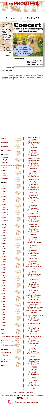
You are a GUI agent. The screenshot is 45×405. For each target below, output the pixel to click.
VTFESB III (34, 369)
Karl (4, 173)
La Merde (34, 261)
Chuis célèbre (34, 184)
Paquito (5, 160)
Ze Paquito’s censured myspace (9, 360)
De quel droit (34, 205)
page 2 (5, 188)
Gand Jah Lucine (34, 232)
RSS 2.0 (19, 402)
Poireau (5, 176)
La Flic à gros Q (34, 258)
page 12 (5, 215)
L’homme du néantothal (34, 274)
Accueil (4, 138)
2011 (4, 267)
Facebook (30, 392)
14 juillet (33, 139)
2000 (4, 296)
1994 (4, 312)
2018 (4, 249)
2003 (4, 288)
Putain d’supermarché (34, 323)
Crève (34, 200)
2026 (4, 227)
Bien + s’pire (34, 163)
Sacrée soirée (34, 326)
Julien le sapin (33, 253)
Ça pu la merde (34, 179)
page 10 (5, 209)
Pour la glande (33, 320)
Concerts (4, 142)
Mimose (5, 157)
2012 (4, 264)
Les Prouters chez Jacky (11, 336)
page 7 (5, 202)
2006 (4, 280)
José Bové (34, 250)
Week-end (34, 383)
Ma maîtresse (34, 279)
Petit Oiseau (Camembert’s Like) (34, 315)
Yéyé (33, 388)
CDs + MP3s (7, 352)
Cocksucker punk (33, 190)
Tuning (34, 351)
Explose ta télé (34, 224)
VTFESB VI (34, 377)
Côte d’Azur (34, 192)
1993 (4, 314)
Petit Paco (34, 318)
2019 (4, 246)
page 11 (5, 212)
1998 (4, 301)
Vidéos (3, 330)
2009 (4, 272)
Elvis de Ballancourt (34, 216)
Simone (34, 340)
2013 (4, 262)
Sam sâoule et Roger (33, 328)
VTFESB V (34, 375)
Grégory (33, 234)
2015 (4, 256)
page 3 (5, 191)
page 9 (5, 207)
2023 (4, 235)
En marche (34, 219)
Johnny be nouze (34, 248)
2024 (4, 233)
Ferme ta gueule (34, 227)
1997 (4, 304)
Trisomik (34, 348)
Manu (34, 282)
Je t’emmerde (34, 245)
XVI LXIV (34, 385)
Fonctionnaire (34, 229)
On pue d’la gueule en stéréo (34, 307)
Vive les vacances (34, 359)
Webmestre (22, 392)
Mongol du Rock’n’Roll (34, 302)
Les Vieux (34, 269)
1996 (4, 307)
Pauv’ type (34, 313)
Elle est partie (34, 213)
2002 (4, 291)
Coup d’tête (33, 197)
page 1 (5, 186)
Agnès (34, 145)
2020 (4, 243)
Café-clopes (34, 182)
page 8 (5, 204)
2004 (4, 285)
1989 (4, 325)
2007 (4, 278)
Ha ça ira (34, 237)
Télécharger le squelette (30, 402)
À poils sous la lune (34, 142)
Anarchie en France (34, 158)
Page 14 (5, 220)
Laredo (34, 263)
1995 (4, 309)
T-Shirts (5, 355)
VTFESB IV (34, 372)
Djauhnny (34, 208)
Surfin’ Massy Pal (34, 343)
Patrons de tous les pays (34, 310)
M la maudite (34, 277)
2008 (4, 275)
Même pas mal (33, 290)
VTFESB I (34, 364)
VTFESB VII (33, 380)
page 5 (5, 196)
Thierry (5, 178)
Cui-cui (34, 203)
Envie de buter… (34, 221)
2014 (4, 259)
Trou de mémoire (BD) (10, 345)
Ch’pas (34, 187)
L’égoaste (34, 271)
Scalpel (5, 162)
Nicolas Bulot (34, 305)
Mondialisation (33, 299)
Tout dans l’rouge (34, 346)
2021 (4, 241)
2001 (4, 293)
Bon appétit (33, 168)
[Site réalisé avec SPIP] (10, 402)
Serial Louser (34, 334)
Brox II (34, 171)
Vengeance (33, 356)
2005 (4, 283)
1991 (4, 320)
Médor (34, 287)
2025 (4, 230)
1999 (4, 299)
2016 (4, 254)
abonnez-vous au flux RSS (12, 77)
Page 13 (5, 217)
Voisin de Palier (34, 362)
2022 (4, 238)
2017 (4, 251)
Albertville (34, 147)
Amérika (34, 155)
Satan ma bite (34, 331)
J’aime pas (34, 256)
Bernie (5, 168)
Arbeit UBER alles (34, 161)
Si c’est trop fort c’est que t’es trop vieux (34, 337)
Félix (4, 170)
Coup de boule (33, 195)
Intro (34, 240)
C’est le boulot (33, 176)
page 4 (5, 194)
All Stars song (34, 153)
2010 (4, 270)
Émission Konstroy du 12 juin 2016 (10, 341)
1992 (4, 317)
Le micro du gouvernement (34, 266)
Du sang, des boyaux (33, 211)
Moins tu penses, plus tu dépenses (33, 296)
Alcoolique (34, 150)
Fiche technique (7, 151)
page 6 (5, 199)
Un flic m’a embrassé (34, 354)
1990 (4, 322)
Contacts (4, 146)
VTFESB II (34, 367)
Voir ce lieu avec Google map (6, 39)
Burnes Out (33, 174)
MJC (34, 292)
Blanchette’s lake (34, 166)
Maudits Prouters (34, 285)
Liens (3, 365)
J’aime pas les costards (34, 242)
